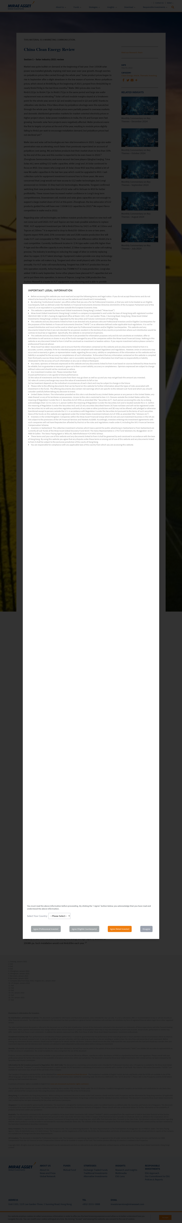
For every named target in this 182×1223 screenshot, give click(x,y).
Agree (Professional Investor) (45, 928)
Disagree (146, 928)
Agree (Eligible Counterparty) (84, 928)
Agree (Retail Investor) (119, 928)
